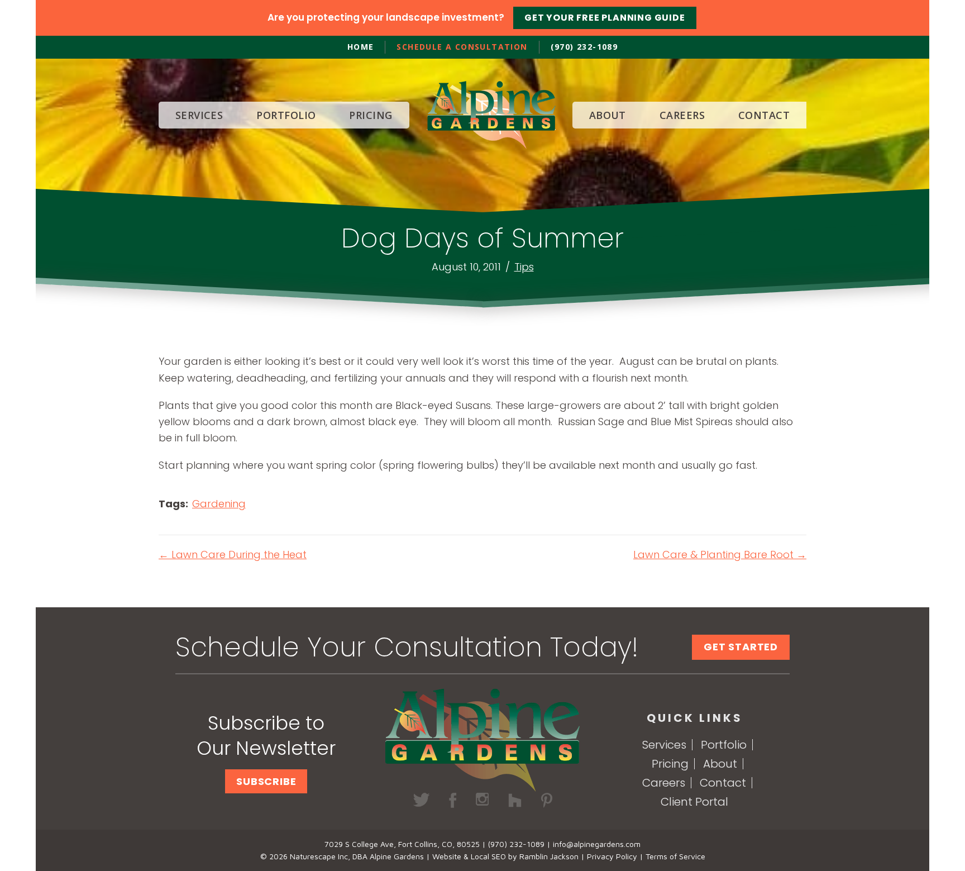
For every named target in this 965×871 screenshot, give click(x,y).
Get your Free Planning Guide (604, 17)
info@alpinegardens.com (597, 844)
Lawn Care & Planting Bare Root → (719, 554)
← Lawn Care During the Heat (233, 554)
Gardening (219, 504)
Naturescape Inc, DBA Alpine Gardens (357, 856)
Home (360, 46)
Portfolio (724, 745)
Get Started (741, 647)
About (720, 764)
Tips (524, 267)
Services (664, 745)
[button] (266, 781)
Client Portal (694, 802)
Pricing (670, 764)
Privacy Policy (612, 856)
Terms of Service (675, 856)
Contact (723, 783)
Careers (663, 783)
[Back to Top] (935, 841)
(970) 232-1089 (584, 46)
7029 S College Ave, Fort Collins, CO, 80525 (402, 844)
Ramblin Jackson (549, 856)
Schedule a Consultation (461, 46)
